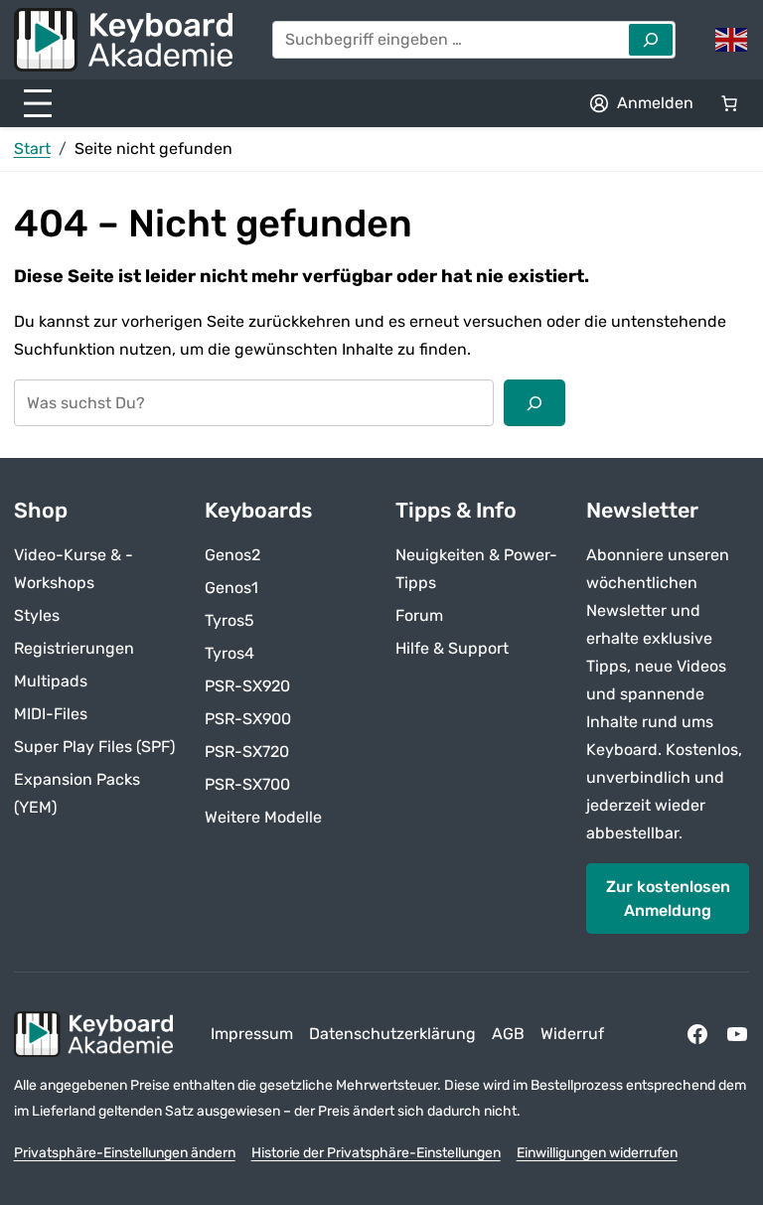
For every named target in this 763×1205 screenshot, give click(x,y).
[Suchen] (534, 402)
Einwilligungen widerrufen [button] (597, 1152)
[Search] (651, 40)
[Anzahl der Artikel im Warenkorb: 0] (729, 103)
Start (32, 148)
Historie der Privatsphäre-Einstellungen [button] (376, 1152)
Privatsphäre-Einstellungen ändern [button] (124, 1152)
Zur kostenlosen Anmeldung (668, 898)
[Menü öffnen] (38, 103)
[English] (732, 38)
